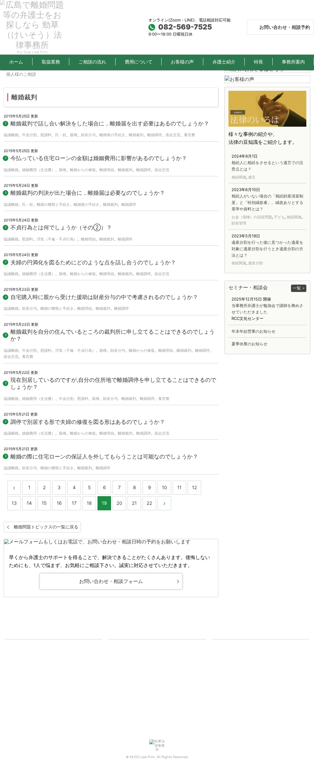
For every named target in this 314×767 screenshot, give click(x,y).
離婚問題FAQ (125, 662)
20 (119, 503)
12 (194, 487)
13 (14, 503)
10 (164, 487)
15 (44, 503)
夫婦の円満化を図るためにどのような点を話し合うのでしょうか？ (93, 262)
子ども (279, 217)
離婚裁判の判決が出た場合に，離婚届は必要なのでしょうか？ (87, 193)
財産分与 (88, 134)
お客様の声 (182, 62)
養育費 (189, 134)
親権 (73, 134)
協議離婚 (11, 134)
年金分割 (29, 134)
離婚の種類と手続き (53, 204)
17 (74, 503)
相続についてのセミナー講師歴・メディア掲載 (258, 677)
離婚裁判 (136, 134)
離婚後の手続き (112, 134)
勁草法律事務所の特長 (236, 693)
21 (134, 503)
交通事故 (18, 662)
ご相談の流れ (92, 62)
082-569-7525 (185, 27)
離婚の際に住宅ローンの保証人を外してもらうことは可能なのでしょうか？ (104, 456)
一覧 (297, 288)
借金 (14, 670)
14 (29, 503)
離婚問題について (129, 646)
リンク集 (224, 709)
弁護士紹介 (224, 62)
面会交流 (173, 134)
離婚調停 (154, 134)
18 (89, 503)
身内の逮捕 (20, 685)
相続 (14, 654)
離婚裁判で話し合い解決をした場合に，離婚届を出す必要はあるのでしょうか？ (109, 123)
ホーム (16, 62)
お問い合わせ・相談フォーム (111, 581)
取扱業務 (51, 62)
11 (179, 487)
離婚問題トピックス (131, 670)
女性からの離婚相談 (131, 654)
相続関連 (239, 177)
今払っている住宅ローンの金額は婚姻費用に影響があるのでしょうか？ (98, 158)
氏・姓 (60, 134)
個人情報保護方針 (232, 716)
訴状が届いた (22, 693)
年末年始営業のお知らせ (253, 331)
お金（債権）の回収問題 (252, 217)
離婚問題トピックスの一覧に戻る (46, 526)
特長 (258, 62)
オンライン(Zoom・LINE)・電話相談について (257, 654)
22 (149, 503)
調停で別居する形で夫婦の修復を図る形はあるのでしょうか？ (87, 422)
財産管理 (239, 223)
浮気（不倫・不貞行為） (57, 239)
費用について (138, 62)
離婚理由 (106, 169)
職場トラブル (22, 677)
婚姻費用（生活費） (38, 169)
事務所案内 (226, 685)
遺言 (251, 177)
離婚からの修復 (83, 169)
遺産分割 (255, 263)
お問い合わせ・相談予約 (284, 27)
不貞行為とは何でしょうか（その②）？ (61, 227)
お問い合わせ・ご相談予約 (240, 724)
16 (59, 503)
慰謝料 (46, 134)
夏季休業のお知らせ (249, 343)
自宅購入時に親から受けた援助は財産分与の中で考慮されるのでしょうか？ (104, 297)
